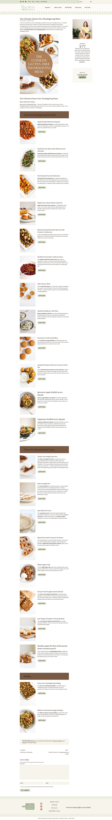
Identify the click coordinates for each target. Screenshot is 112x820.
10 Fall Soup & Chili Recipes (26, 751)
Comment (22, 763)
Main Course (58, 7)
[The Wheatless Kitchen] (28, 7)
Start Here (87, 7)
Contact (37, 1)
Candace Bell (23, 20)
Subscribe (32, 741)
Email (47, 783)
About (29, 1)
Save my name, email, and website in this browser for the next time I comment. (37, 786)
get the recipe (42, 131)
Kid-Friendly (68, 7)
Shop (33, 1)
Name (21, 783)
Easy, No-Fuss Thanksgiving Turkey (28, 104)
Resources (78, 7)
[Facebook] (21, 2)
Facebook (55, 741)
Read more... (82, 62)
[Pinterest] (23, 2)
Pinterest (24, 742)
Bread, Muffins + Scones (54, 811)
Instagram (60, 741)
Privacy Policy (55, 818)
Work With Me (44, 1)
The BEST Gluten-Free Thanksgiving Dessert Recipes (58, 752)
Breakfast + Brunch (54, 801)
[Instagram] (26, 2)
